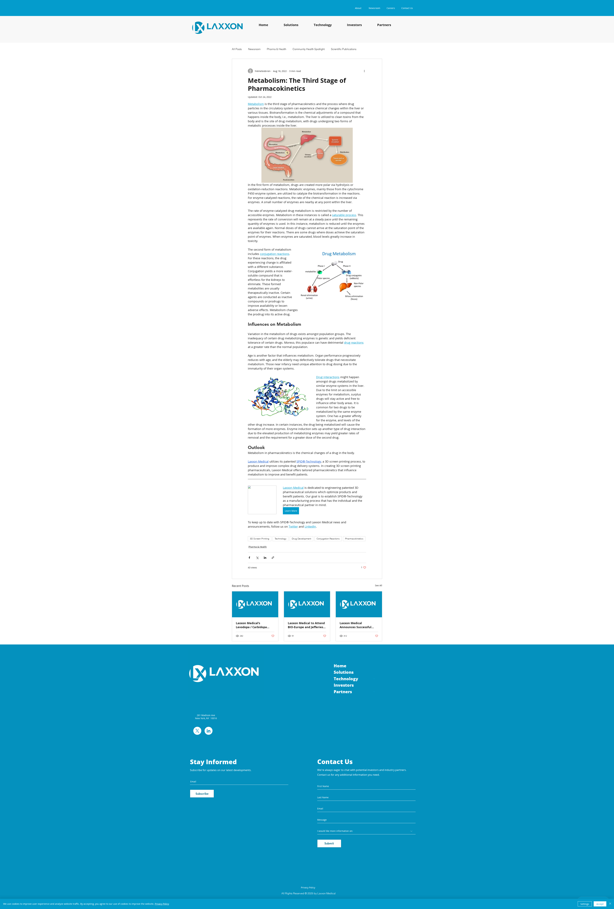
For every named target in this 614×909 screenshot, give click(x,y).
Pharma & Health (276, 49)
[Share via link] (272, 557)
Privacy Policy (162, 903)
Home (340, 666)
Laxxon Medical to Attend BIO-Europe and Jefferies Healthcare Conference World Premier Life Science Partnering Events (306, 625)
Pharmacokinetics (354, 538)
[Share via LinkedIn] (265, 557)
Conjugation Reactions (328, 538)
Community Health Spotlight (309, 49)
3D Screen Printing (259, 538)
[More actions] (364, 71)
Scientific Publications (343, 49)
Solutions (344, 672)
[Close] (610, 903)
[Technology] (374, 678)
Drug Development (301, 538)
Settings (584, 903)
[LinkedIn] (209, 731)
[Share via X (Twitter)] (257, 557)
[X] (197, 731)
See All (378, 585)
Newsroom (254, 49)
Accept (600, 903)
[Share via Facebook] (249, 557)
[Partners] (374, 691)
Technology (280, 538)
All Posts (237, 49)
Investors (344, 685)
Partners (343, 691)
